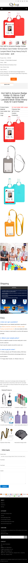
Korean (12, 495)
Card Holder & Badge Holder (6, 513)
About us (2, 502)
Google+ (20, 1)
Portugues (24, 494)
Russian (21, 495)
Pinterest (25, 1)
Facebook (16, 1)
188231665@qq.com (8, 551)
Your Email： (2, 465)
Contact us (3, 504)
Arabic (16, 495)
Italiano (18, 494)
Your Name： (2, 459)
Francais (14, 494)
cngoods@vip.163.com (8, 549)
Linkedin (22, 1)
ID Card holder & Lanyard (11, 60)
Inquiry (13, 79)
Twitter (18, 1)
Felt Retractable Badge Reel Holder (7, 521)
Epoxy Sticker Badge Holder (6, 523)
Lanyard (2, 515)
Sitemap (2, 506)
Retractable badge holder (5, 517)
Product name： (3, 454)
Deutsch (3, 494)
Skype (27, 1)
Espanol (8, 494)
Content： (2, 470)
